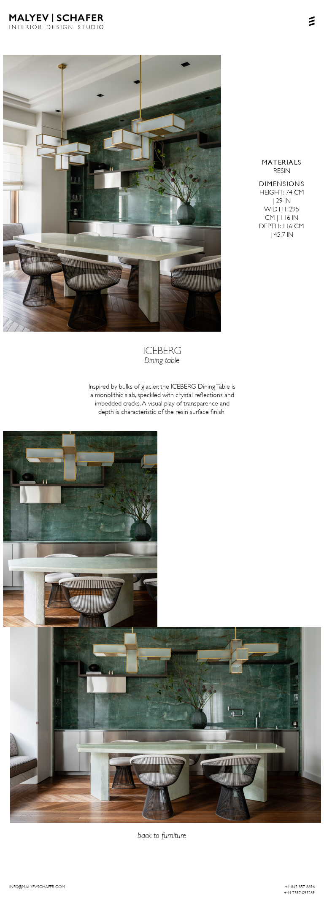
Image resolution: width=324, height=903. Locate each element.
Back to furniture (162, 835)
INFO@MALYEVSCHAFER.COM (37, 886)
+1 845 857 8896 (300, 886)
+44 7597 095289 (299, 892)
